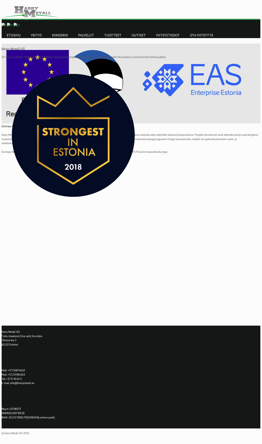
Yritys (36, 35)
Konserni (60, 35)
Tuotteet (112, 35)
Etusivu (14, 35)
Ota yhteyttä (201, 35)
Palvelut (86, 35)
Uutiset (139, 35)
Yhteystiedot (168, 35)
